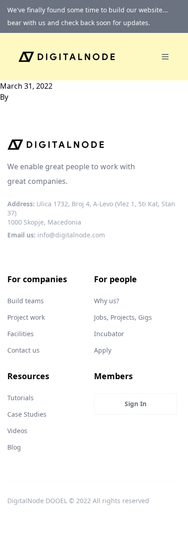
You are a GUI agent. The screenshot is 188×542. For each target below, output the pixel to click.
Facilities (20, 333)
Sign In (135, 403)
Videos (17, 430)
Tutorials (20, 397)
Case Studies (27, 414)
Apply (102, 350)
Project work (26, 317)
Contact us (23, 350)
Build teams (25, 300)
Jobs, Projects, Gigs (123, 317)
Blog (14, 447)
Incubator (109, 333)
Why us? (106, 300)
